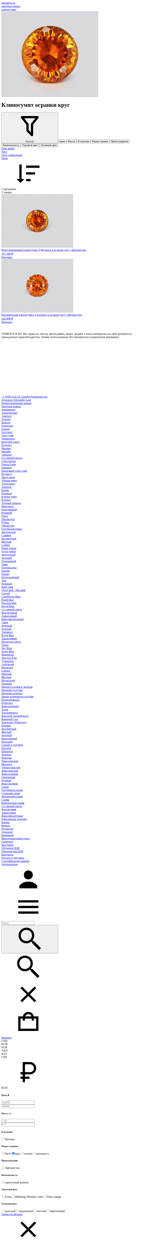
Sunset (5, 574)
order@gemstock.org (36, 396)
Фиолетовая (8, 809)
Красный (7, 741)
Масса (71, 141)
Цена (62, 141)
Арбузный (7, 664)
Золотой (6, 628)
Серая (5, 786)
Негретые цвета (11, 641)
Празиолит (8, 519)
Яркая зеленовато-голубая (17, 696)
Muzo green (8, 477)
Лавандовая (8, 812)
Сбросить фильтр (11, 1214)
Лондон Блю (9, 657)
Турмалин (7, 661)
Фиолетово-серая (11, 796)
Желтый (6, 541)
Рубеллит (7, 703)
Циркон (6, 725)
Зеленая (6, 754)
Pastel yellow (8, 548)
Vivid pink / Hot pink (13, 590)
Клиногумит (9, 496)
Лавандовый (9, 615)
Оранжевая (8, 777)
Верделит (7, 667)
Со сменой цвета (11, 457)
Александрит (9, 412)
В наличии (83, 141)
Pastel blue (7, 599)
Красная (6, 757)
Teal (3, 580)
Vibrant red (7, 525)
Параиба (6, 683)
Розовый (6, 493)
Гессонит (7, 432)
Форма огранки (100, 141)
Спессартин (8, 461)
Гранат (5, 428)
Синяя (5, 799)
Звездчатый (8, 532)
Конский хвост (10, 441)
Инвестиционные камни (16, 403)
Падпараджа (8, 567)
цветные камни (10, 6)
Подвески (7, 828)
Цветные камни (11, 406)
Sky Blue (6, 648)
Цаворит (6, 467)
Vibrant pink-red (10, 767)
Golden (5, 545)
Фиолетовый (9, 612)
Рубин (5, 522)
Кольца (5, 825)
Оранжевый (8, 561)
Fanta (4, 564)
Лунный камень (11, 503)
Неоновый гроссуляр (14, 470)
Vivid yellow (8, 551)
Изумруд (6, 474)
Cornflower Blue (11, 596)
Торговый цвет (30, 145)
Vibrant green (9, 480)
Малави (6, 448)
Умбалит (6, 454)
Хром (4, 709)
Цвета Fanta (8, 464)
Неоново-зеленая (11, 693)
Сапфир (6, 535)
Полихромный (10, 577)
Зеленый (6, 557)
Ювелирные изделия (14, 819)
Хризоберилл (9, 712)
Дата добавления (11, 155)
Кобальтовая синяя (12, 803)
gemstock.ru (8, 2)
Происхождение (119, 141)
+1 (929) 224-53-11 (12, 396)
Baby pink (7, 586)
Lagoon (5, 670)
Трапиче (6, 487)
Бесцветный (8, 538)
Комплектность (11, 145)
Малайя (6, 451)
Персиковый (9, 509)
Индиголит (8, 680)
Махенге (6, 764)
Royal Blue (7, 606)
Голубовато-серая (12, 790)
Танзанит (7, 632)
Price (4, 151)
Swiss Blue (7, 651)
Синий (5, 593)
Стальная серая (10, 793)
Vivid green (8, 483)
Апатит (6, 419)
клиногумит (8, 9)
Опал (4, 516)
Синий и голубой (12, 744)
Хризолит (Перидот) (14, 722)
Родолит (6, 445)
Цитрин (6, 748)
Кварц (5, 490)
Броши (5, 822)
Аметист (6, 416)
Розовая (6, 780)
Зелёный (6, 625)
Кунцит (6, 499)
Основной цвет (49, 145)
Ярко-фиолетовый (12, 619)
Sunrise (5, 570)
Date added (7, 148)
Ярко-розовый (10, 706)
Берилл (5, 422)
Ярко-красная (9, 761)
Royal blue (7, 635)
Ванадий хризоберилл (15, 715)
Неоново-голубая (12, 690)
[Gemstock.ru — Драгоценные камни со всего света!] (73, 393)
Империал (7, 654)
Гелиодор (7, 425)
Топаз (4, 645)
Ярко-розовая (9, 773)
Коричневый (9, 738)
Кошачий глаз (9, 719)
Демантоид (8, 438)
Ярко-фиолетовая (12, 815)
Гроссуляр (7, 435)
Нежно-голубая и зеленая (16, 686)
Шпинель (7, 751)
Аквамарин (8, 409)
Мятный (6, 674)
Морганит (7, 506)
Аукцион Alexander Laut (16, 399)
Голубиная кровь (11, 528)
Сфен (4, 622)
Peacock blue (8, 603)
